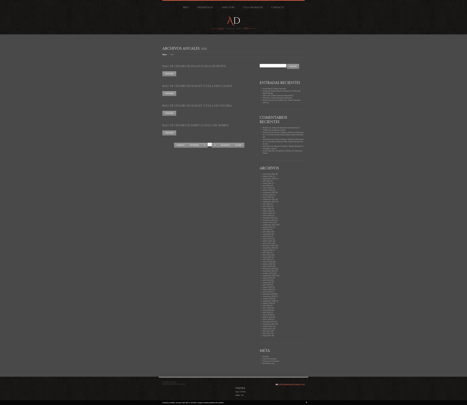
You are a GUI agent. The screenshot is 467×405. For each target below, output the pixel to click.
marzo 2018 (267, 315)
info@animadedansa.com (292, 384)
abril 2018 (266, 312)
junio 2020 (267, 255)
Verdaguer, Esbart (270, 148)
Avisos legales (169, 382)
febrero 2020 (268, 264)
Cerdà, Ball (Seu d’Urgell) (272, 151)
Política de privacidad (173, 384)
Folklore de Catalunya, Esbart (274, 130)
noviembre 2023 (269, 192)
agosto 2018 (267, 303)
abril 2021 (266, 236)
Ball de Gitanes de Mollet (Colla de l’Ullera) (197, 106)
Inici (186, 7)
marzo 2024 (267, 188)
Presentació (205, 7)
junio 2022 (267, 206)
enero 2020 (267, 266)
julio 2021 (266, 229)
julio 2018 (266, 305)
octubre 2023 (268, 195)
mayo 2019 (267, 282)
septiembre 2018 (269, 301)
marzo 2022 (267, 211)
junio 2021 (267, 232)
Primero (181, 145)
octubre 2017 (268, 326)
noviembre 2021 (269, 220)
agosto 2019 (267, 278)
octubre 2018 (268, 299)
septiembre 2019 (269, 275)
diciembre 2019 (269, 269)
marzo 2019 (267, 287)
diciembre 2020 (269, 245)
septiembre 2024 (269, 179)
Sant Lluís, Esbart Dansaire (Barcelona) (278, 95)
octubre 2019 (268, 273)
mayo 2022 (267, 209)
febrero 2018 (268, 317)
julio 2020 (266, 252)
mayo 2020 (267, 257)
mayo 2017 (267, 335)
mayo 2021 (267, 234)
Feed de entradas (269, 359)
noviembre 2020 (269, 248)
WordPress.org (268, 363)
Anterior (194, 145)
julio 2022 (266, 204)
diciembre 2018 (269, 294)
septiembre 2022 (269, 202)
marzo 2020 (267, 262)
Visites (240, 388)
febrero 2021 (268, 241)
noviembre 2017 (269, 324)
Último (238, 145)
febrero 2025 (268, 176)
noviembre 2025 (269, 174)
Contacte (277, 7)
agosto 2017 (267, 329)
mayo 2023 (267, 197)
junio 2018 (267, 308)
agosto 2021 (267, 227)
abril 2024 (266, 185)
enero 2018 (267, 319)
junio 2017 (267, 333)
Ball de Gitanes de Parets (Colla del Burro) (195, 125)
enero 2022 (267, 215)
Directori (228, 7)
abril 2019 (266, 285)
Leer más (169, 74)
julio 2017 (266, 331)
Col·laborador (253, 7)
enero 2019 (267, 292)
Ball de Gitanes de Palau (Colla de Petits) (194, 66)
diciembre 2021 (269, 218)
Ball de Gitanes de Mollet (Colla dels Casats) (197, 86)
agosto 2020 (267, 250)
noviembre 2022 (269, 199)
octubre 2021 (268, 222)
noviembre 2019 (269, 271)
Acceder (266, 356)
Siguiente (225, 145)
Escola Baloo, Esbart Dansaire (274, 89)
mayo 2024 (267, 183)
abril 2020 (266, 259)
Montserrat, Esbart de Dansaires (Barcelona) (280, 128)
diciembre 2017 (269, 322)
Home (164, 55)
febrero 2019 (268, 289)
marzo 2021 (267, 239)
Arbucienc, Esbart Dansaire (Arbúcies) (277, 98)
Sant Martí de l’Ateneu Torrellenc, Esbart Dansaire (282, 146)
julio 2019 (266, 280)
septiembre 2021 (269, 225)
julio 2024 (266, 181)
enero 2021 (267, 243)
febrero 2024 (268, 190)
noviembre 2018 (269, 296)
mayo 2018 (267, 310)
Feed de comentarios (271, 361)
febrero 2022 (268, 213)
